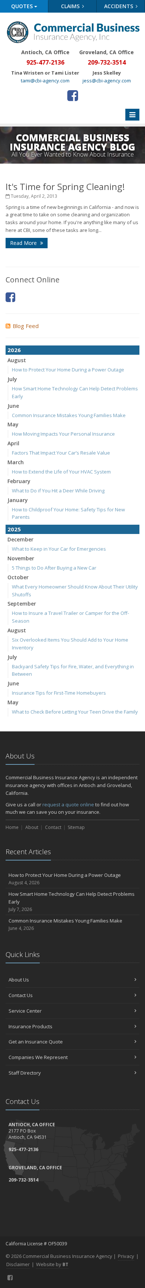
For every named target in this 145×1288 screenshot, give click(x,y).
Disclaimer (18, 1264)
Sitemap (76, 827)
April (13, 443)
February (18, 481)
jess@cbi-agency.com (107, 80)
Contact (53, 827)
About (31, 827)
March (15, 462)
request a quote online (68, 804)
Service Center (25, 1010)
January (17, 500)
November (20, 558)
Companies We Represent (38, 1057)
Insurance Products (30, 1026)
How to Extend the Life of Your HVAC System (61, 471)
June (13, 405)
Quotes (22, 6)
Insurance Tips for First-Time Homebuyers (59, 692)
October (18, 577)
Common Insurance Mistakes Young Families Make (69, 415)
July (12, 379)
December (20, 539)
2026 (14, 350)
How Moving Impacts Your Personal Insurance (63, 433)
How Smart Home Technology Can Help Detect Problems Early (72, 901)
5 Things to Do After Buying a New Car (54, 567)
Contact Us (21, 995)
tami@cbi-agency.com (45, 80)
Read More (24, 242)
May (13, 424)
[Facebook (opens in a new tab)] (72, 95)
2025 (14, 529)
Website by (52, 1264)
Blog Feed (26, 326)
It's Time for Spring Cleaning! (65, 186)
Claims (71, 6)
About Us (19, 979)
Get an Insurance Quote (36, 1041)
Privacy (126, 1256)
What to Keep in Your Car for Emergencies (59, 548)
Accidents (119, 6)
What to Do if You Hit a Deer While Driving (58, 490)
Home (12, 827)
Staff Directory (25, 1072)
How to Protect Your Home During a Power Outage (68, 369)
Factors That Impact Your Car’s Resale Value (61, 452)
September (21, 603)
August (16, 360)
